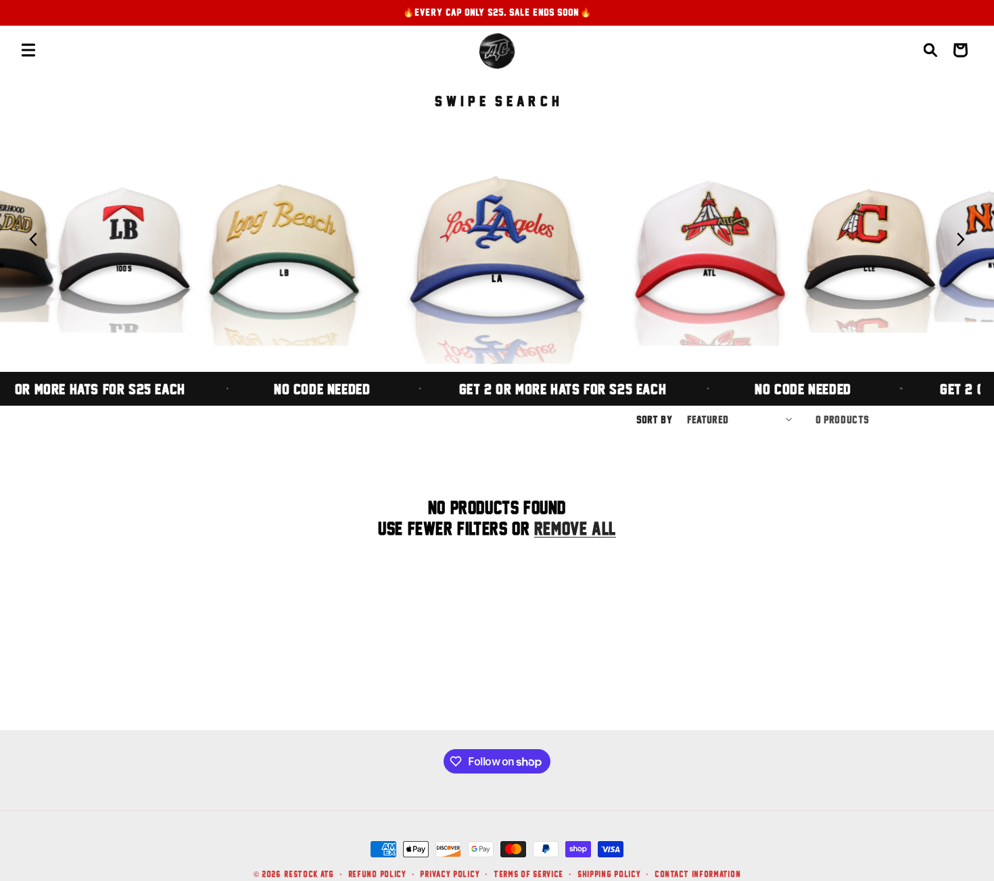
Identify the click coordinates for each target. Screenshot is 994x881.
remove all (575, 528)
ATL (710, 273)
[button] (28, 50)
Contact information (697, 874)
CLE (869, 268)
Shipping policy (609, 874)
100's (124, 268)
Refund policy (377, 874)
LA (497, 277)
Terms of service (528, 874)
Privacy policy (449, 874)
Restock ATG (309, 874)
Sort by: (654, 419)
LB (284, 273)
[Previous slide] (34, 239)
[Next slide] (960, 239)
